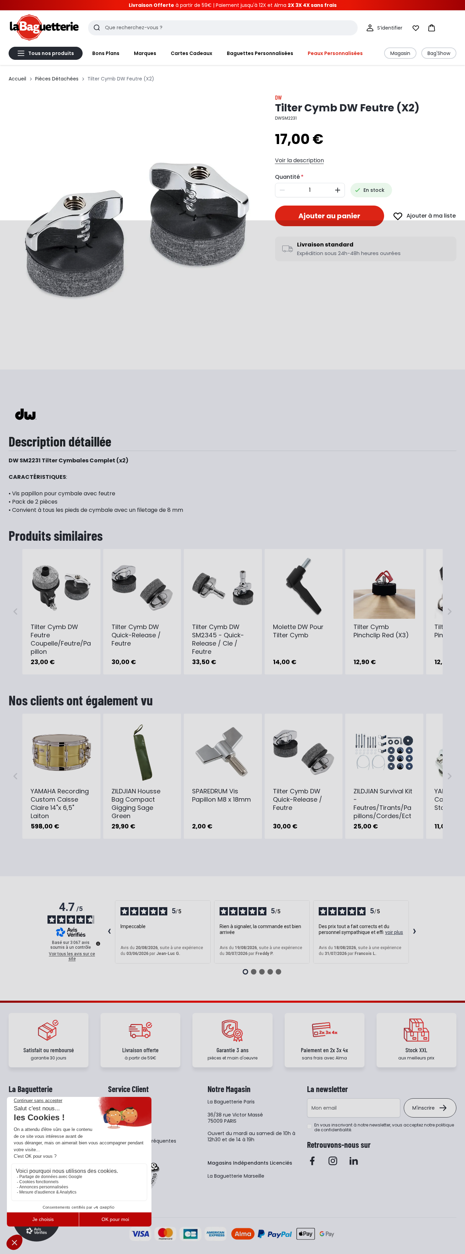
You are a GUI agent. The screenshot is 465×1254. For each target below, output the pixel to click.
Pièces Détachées (56, 78)
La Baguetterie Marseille (236, 1176)
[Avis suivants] (415, 932)
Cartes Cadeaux (191, 53)
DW (278, 97)
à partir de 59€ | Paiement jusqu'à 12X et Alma (233, 5)
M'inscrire (423, 1107)
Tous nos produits (51, 53)
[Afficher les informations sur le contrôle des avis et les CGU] (98, 943)
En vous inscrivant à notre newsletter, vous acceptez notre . (384, 1127)
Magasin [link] (400, 53)
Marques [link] (145, 53)
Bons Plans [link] (105, 53)
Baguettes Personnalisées (260, 53)
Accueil (17, 78)
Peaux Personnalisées (335, 53)
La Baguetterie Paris (231, 1101)
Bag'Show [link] (438, 53)
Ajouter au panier (329, 216)
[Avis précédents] (109, 932)
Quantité (287, 177)
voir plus (394, 932)
